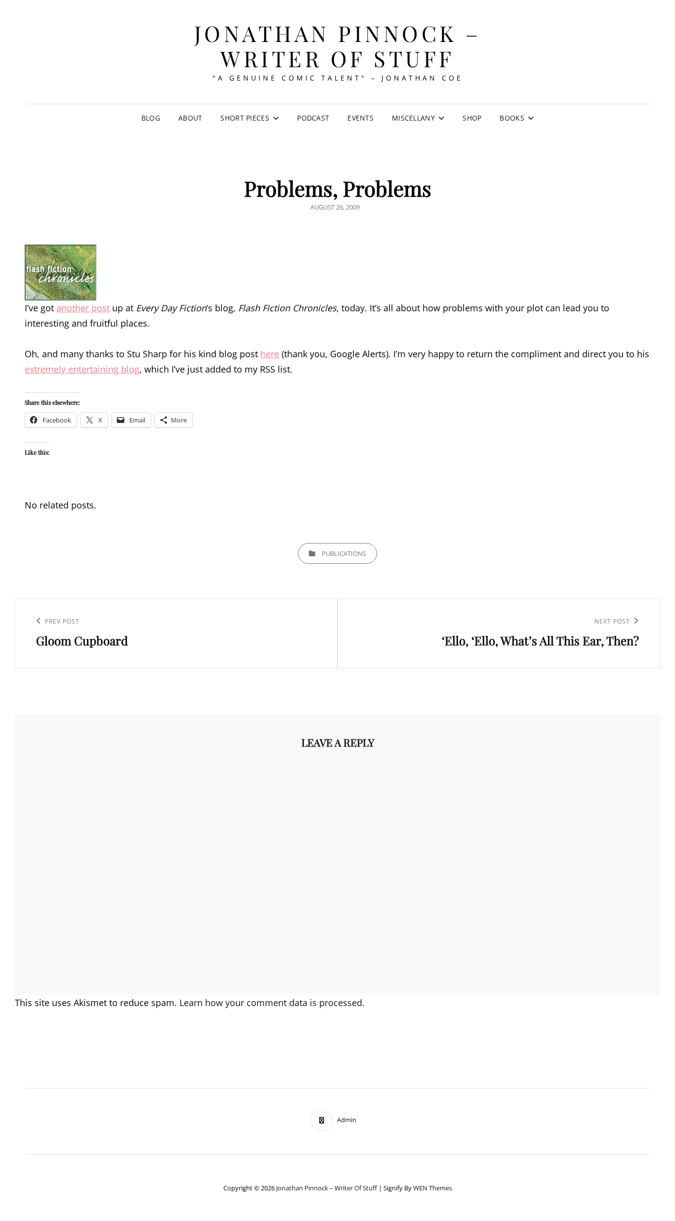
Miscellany (413, 118)
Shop (472, 118)
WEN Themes (432, 1187)
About (190, 118)
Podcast (313, 118)
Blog (150, 118)
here (269, 354)
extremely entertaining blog (82, 369)
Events (360, 118)
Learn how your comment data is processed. (272, 1003)
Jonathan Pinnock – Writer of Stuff (337, 45)
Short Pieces (244, 118)
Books (512, 118)
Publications (344, 553)
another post (83, 308)
